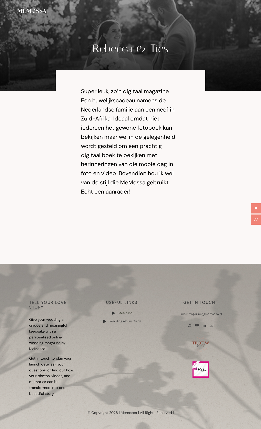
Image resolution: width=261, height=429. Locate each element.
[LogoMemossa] (32, 10)
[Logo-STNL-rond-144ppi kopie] (200, 337)
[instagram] (189, 325)
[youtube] (197, 325)
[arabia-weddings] (200, 363)
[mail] (211, 325)
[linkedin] (204, 325)
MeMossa (125, 313)
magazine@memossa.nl (205, 314)
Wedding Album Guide (125, 321)
